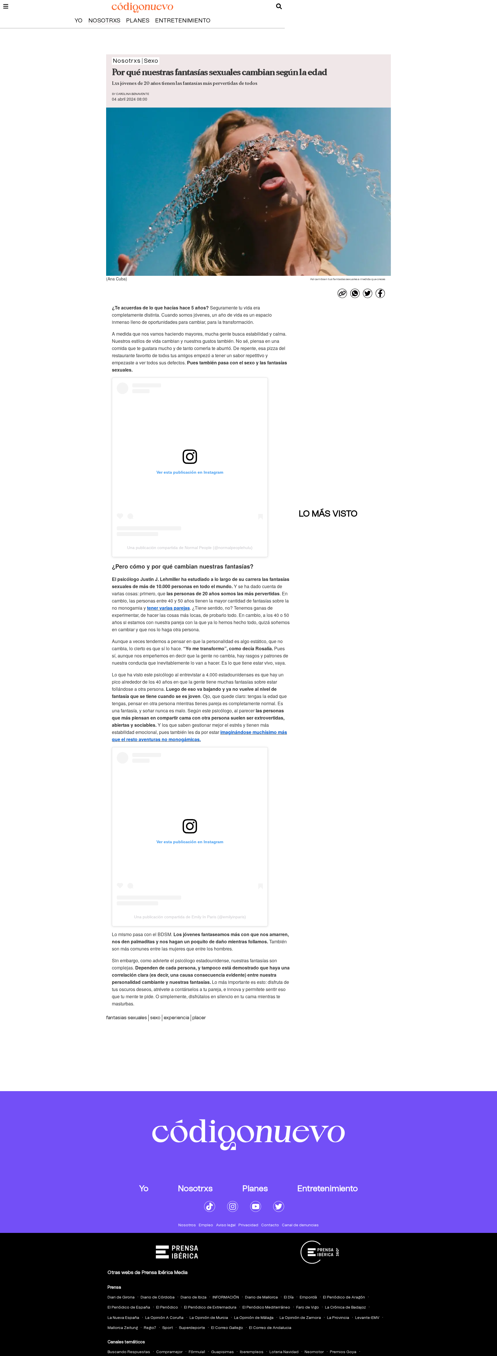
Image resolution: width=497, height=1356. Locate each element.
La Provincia (338, 1318)
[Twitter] (367, 293)
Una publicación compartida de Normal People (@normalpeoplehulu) (190, 547)
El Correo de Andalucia (270, 1328)
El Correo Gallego (227, 1328)
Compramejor (169, 1352)
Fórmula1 (197, 1352)
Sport (167, 1328)
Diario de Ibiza (194, 1297)
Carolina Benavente (132, 94)
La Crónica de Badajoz (345, 1307)
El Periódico (167, 1307)
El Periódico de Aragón (344, 1297)
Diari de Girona (121, 1297)
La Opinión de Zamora (300, 1318)
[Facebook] (380, 293)
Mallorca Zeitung (123, 1328)
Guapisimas (222, 1352)
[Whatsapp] (355, 293)
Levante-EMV (367, 1318)
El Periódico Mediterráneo (266, 1307)
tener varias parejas (168, 608)
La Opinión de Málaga (254, 1318)
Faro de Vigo (307, 1307)
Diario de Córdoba (158, 1297)
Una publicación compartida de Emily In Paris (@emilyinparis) (190, 917)
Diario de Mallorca (261, 1297)
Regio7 (150, 1328)
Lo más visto (328, 514)
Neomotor (314, 1352)
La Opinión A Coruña (164, 1318)
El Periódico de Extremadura (210, 1307)
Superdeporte (192, 1328)
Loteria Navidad (284, 1352)
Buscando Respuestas (129, 1352)
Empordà (308, 1297)
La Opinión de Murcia (209, 1318)
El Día (289, 1297)
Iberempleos (251, 1352)
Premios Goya (343, 1352)
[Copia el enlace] (342, 293)
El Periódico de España (129, 1307)
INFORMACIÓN (226, 1297)
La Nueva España (123, 1318)
